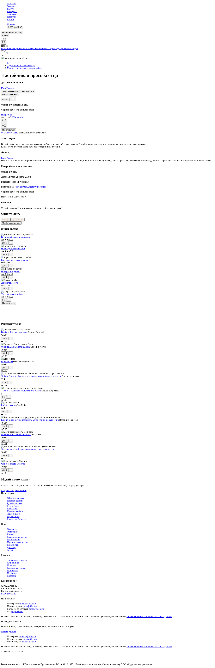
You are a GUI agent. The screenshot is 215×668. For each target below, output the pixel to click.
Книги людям (71, 48)
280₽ (4, 339)
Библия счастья (8, 405)
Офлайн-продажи (16, 498)
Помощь (11, 24)
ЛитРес (18, 186)
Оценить (18, 117)
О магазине (12, 531)
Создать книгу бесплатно (13, 490)
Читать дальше (8, 631)
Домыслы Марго (9, 283)
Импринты (17, 48)
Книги (10, 534)
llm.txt (10, 550)
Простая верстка (15, 500)
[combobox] (107, 38)
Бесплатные (41, 48)
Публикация (13, 516)
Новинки (11, 565)
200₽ (4, 243)
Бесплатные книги (16, 568)
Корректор (12, 508)
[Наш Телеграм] (8, 659)
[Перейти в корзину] (7, 52)
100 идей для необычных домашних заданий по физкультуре (31, 376)
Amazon (31, 186)
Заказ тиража (13, 514)
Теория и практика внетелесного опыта (21, 390)
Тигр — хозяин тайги (12, 294)
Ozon (24, 186)
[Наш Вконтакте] (8, 656)
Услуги (10, 9)
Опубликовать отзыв (11, 223)
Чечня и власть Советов (13, 463)
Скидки (51, 48)
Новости (11, 16)
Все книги (6, 48)
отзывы (13, 132)
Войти (5, 36)
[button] (107, 42)
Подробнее (6, 114)
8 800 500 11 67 (8, 593)
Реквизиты (12, 545)
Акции (10, 19)
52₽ (4, 382)
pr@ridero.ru (17, 611)
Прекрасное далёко (10, 271)
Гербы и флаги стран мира (14, 332)
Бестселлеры (29, 48)
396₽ (4, 368)
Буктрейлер (13, 506)
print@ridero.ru (30, 606)
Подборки (60, 48)
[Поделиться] (4, 125)
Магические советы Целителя (16, 434)
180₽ (4, 289)
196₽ (4, 426)
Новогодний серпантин (13, 248)
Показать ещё (8, 303)
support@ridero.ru (27, 603)
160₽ (4, 254)
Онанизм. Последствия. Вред (15, 347)
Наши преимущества (17, 542)
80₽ (4, 412)
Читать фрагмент (10, 95)
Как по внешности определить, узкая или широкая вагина (30, 420)
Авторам (11, 14)
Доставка (11, 576)
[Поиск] (3, 42)
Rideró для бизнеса (16, 519)
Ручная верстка (14, 503)
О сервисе (12, 6)
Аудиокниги (13, 562)
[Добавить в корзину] (13, 98)
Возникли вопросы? (17, 537)
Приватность (13, 539)
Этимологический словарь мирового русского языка (27, 449)
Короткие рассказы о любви (15, 260)
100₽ (4, 353)
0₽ (3, 300)
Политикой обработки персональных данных (149, 616)
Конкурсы (12, 11)
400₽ (4, 470)
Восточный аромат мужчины (15, 237)
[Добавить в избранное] (4, 121)
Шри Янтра (7, 361)
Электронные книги (17, 560)
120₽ (4, 266)
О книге (5, 132)
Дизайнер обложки (16, 511)
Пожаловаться (8, 130)
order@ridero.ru (36, 609)
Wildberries (40, 186)
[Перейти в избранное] (3, 52)
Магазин (11, 3)
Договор (11, 547)
